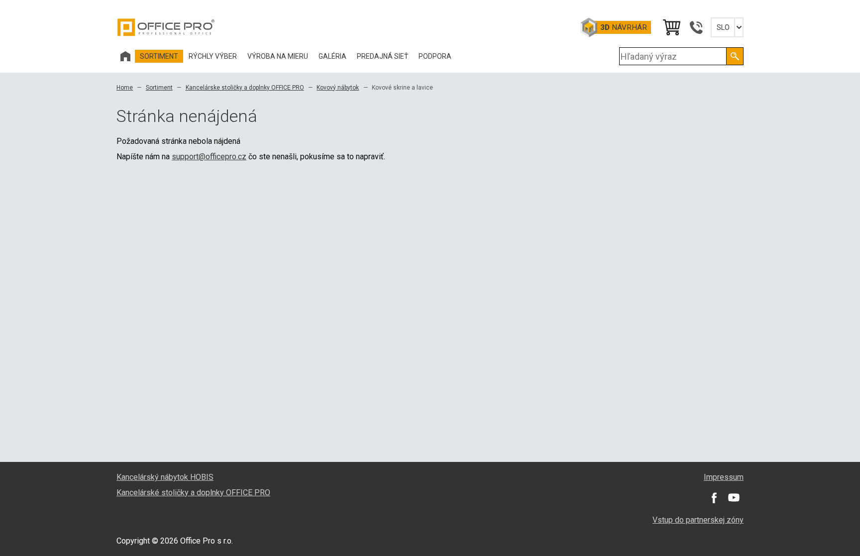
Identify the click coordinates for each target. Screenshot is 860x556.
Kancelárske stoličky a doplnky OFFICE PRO (245, 87)
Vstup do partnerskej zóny (698, 520)
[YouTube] (734, 498)
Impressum (724, 477)
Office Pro (166, 27)
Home (124, 87)
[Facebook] (714, 498)
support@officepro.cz (209, 156)
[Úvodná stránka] (125, 56)
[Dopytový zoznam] (671, 27)
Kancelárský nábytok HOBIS (165, 477)
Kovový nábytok (338, 87)
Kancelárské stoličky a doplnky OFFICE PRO (193, 492)
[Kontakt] (696, 27)
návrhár (623, 27)
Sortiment (159, 87)
